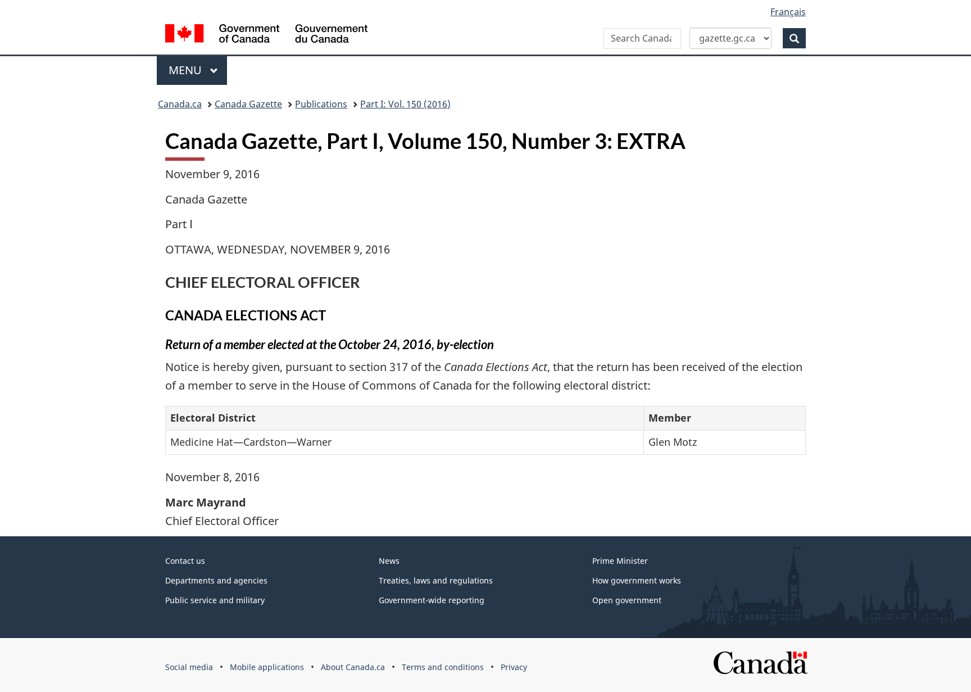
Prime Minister (620, 560)
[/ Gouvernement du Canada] (266, 35)
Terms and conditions (443, 667)
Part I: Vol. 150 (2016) (405, 104)
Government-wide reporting (431, 600)
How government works (636, 580)
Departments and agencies (216, 580)
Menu (187, 70)
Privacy (514, 667)
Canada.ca (180, 104)
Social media (189, 667)
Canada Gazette (248, 104)
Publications (321, 104)
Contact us (185, 560)
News (389, 560)
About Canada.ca (353, 667)
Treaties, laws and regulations (436, 580)
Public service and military (215, 600)
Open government (626, 600)
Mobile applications (267, 667)
